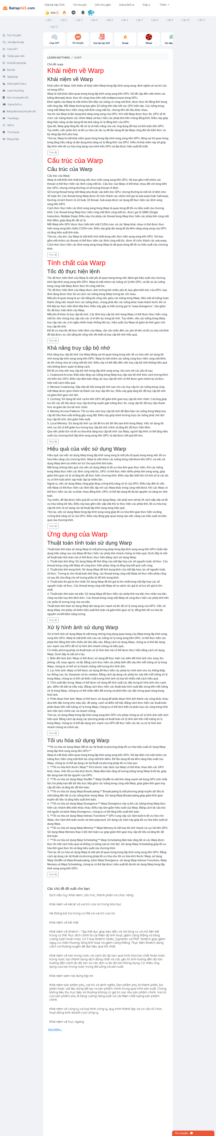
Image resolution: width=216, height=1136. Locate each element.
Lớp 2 (64, 20)
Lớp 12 (54, 26)
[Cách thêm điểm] (57, 13)
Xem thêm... (55, 1029)
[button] (92, 12)
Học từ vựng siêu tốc (17, 97)
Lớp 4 (94, 20)
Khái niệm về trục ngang (66, 1022)
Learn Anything (15, 90)
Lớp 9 (169, 20)
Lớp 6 (124, 20)
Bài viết (11, 69)
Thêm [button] (163, 4)
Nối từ (10, 125)
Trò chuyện (80, 4)
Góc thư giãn (103, 4)
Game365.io (126, 4)
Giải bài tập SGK (55, 4)
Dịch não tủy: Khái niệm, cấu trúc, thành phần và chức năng (91, 895)
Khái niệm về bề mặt (63, 922)
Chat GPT (12, 48)
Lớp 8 (154, 20)
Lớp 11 (201, 20)
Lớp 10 (185, 20)
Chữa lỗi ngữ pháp (16, 62)
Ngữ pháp (12, 76)
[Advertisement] (194, 83)
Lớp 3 (79, 20)
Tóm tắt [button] (53, 152)
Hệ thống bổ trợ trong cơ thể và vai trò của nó (82, 913)
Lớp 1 (49, 20)
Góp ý (146, 4)
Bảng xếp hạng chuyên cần (21, 111)
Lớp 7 (139, 20)
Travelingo (13, 118)
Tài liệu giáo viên (16, 55)
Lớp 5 (109, 20)
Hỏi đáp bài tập (15, 42)
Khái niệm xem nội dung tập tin (71, 976)
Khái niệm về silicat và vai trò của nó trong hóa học (85, 904)
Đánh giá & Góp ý (16, 83)
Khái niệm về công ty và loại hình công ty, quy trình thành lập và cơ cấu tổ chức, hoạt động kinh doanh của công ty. (105, 1010)
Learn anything (58, 57)
